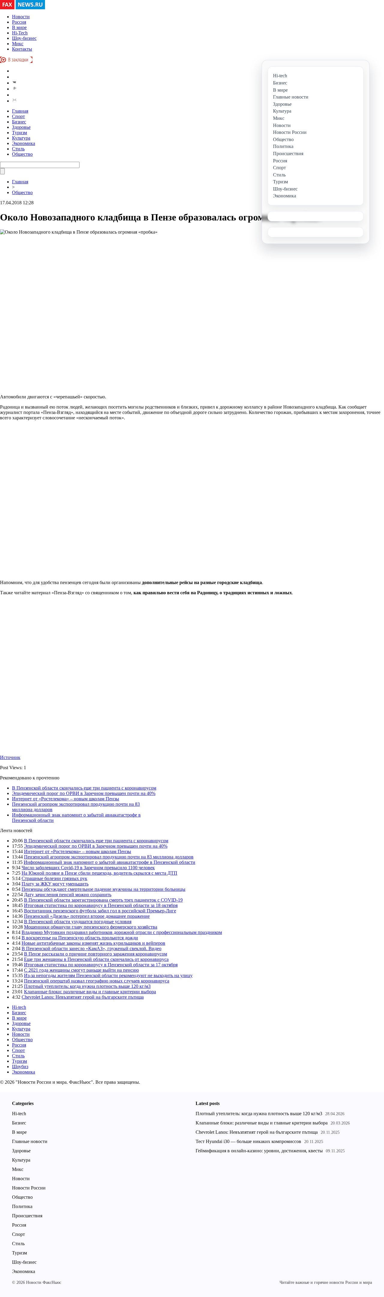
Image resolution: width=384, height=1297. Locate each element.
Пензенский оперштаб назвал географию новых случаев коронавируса (96, 980)
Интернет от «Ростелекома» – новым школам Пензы (65, 798)
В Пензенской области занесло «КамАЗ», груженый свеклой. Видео (91, 948)
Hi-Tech (20, 32)
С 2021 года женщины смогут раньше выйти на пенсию (81, 970)
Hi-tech (19, 1007)
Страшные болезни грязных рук (54, 878)
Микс (17, 43)
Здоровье (21, 127)
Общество (22, 154)
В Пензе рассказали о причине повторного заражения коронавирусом (95, 953)
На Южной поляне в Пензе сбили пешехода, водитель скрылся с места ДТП (99, 873)
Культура (21, 137)
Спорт (18, 116)
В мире (19, 27)
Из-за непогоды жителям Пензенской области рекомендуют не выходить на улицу (108, 975)
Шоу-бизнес (24, 38)
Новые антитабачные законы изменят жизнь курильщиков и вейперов (93, 943)
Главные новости (29, 1141)
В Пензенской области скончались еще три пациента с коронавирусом (84, 787)
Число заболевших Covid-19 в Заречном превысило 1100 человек (88, 867)
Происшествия (27, 1215)
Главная (20, 111)
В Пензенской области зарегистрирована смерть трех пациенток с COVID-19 (103, 900)
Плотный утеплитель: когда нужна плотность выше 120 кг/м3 (87, 986)
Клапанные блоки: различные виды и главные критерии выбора (90, 991)
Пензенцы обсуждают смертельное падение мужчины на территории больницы (103, 889)
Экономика (23, 143)
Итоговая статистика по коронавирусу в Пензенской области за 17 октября (101, 964)
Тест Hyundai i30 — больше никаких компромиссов (248, 1141)
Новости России (29, 1187)
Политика (22, 1206)
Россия (19, 22)
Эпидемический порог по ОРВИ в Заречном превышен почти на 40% (83, 793)
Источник (10, 757)
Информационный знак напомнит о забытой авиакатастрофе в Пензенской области (109, 862)
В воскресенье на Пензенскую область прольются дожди (80, 937)
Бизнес (19, 121)
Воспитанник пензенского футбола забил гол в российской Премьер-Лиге (100, 910)
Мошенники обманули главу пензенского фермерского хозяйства (90, 926)
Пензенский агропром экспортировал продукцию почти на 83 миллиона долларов (109, 856)
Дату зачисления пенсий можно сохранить (67, 894)
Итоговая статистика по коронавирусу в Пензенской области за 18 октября (101, 905)
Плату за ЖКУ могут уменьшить (55, 883)
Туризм (19, 132)
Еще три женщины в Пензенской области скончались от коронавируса (96, 959)
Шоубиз (20, 1066)
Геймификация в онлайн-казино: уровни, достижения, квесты (259, 1150)
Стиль (18, 148)
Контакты (22, 49)
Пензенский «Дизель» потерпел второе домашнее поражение (87, 916)
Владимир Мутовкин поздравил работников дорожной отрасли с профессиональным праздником (122, 932)
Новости (21, 16)
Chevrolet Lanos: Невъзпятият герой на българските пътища (83, 997)
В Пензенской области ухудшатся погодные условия (77, 921)
